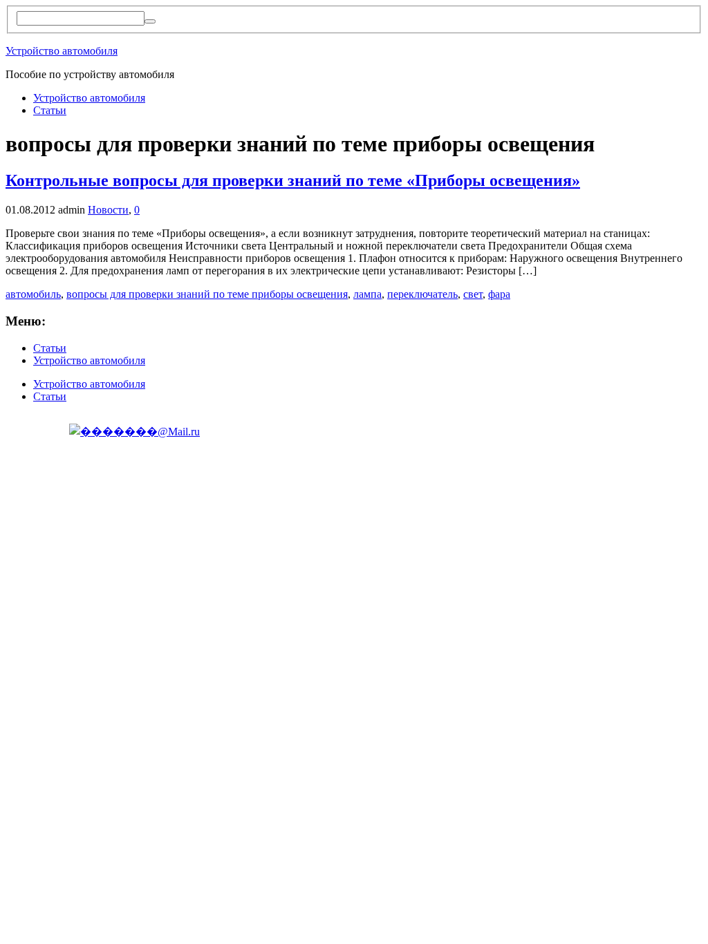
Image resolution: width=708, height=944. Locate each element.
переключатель (422, 294)
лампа (367, 294)
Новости (108, 210)
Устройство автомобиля (62, 51)
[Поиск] (150, 21)
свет (473, 294)
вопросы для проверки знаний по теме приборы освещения (207, 294)
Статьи (49, 110)
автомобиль (33, 294)
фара (499, 294)
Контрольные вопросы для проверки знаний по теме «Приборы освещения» (293, 180)
